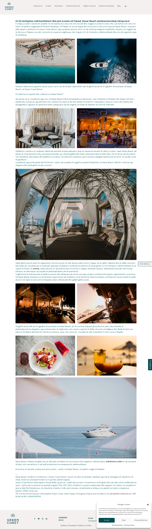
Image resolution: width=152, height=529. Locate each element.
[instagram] (43, 519)
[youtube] (39, 519)
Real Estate (59, 6)
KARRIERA (63, 517)
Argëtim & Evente (89, 6)
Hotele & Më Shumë (73, 6)
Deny (124, 520)
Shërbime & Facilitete (106, 6)
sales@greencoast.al (96, 521)
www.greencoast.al (84, 494)
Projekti (48, 6)
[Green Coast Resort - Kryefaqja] (9, 6)
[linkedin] (46, 519)
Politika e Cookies (84, 526)
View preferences (140, 520)
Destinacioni (38, 6)
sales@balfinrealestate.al (120, 494)
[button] (148, 505)
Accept (106, 520)
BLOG (61, 520)
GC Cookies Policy (117, 525)
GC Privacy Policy (129, 525)
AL (126, 6)
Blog (118, 6)
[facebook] (35, 519)
